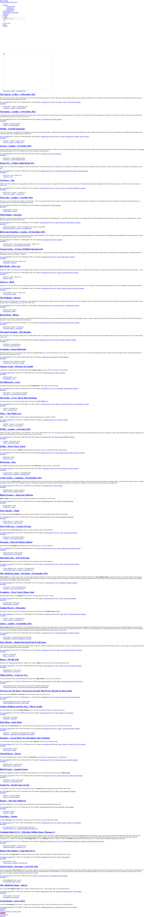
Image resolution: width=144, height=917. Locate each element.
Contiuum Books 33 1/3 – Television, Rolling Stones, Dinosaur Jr (20, 828)
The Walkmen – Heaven (9, 294)
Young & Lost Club (72, 288)
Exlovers (64, 288)
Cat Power (62, 188)
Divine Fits (70, 171)
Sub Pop (64, 501)
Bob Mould (65, 272)
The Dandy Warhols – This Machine (13, 328)
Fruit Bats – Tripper (8, 813)
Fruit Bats (63, 822)
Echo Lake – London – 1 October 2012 (13, 194)
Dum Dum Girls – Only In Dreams (12, 554)
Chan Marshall (69, 188)
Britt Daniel (63, 171)
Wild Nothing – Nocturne (10, 211)
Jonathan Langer (6, 373)
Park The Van (64, 907)
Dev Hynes (65, 775)
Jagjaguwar (67, 532)
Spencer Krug (72, 744)
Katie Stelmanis (63, 633)
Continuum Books (68, 841)
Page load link (4, 914)
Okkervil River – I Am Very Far (11, 671)
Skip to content (4, 0)
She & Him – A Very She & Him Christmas (14, 394)
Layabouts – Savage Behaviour (11, 345)
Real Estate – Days (8, 458)
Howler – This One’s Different (11, 797)
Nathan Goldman (6, 532)
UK (75, 775)
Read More (3, 103)
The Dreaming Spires (54, 876)
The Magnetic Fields (73, 614)
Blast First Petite (59, 437)
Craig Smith (5, 102)
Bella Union (62, 222)
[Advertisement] (72, 40)
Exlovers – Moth (7, 278)
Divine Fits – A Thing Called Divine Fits (14, 159)
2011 (60, 357)
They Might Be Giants (64, 582)
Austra (57, 633)
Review (76, 452)
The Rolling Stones (92, 841)
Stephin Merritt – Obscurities (10, 604)
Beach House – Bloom (9, 311)
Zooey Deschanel (77, 404)
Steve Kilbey (58, 102)
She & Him (69, 404)
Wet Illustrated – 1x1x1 (9, 378)
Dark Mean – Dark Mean (10, 718)
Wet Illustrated (67, 388)
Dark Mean (70, 728)
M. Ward (63, 404)
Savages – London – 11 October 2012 (13, 142)
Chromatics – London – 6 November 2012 (14, 108)
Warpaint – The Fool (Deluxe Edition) (13, 538)
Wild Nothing (70, 222)
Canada (64, 728)
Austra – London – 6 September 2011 (13, 620)
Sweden (69, 760)
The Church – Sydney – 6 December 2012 (14, 91)
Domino (58, 404)
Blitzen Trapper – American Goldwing (13, 491)
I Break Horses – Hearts (9, 750)
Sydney (65, 102)
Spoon (79, 171)
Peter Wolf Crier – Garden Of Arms (12, 523)
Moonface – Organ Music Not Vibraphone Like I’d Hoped (18, 734)
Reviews (52, 136)
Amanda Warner (69, 136)
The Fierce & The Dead (66, 697)
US (65, 713)
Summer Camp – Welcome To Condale (13, 363)
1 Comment (64, 420)
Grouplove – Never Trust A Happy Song (14, 588)
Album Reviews (45, 136)
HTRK (66, 437)
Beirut (65, 665)
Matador (76, 188)
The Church (70, 102)
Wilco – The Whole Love (10, 410)
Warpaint (71, 548)
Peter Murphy (62, 517)
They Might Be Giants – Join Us (11, 881)
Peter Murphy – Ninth (9, 507)
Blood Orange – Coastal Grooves (12, 765)
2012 (53, 102)
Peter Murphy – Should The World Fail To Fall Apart (17, 638)
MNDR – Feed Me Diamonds (11, 125)
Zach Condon (70, 665)
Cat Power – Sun (7, 176)
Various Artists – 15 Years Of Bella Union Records (16, 245)
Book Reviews (44, 841)
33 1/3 (61, 841)
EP (56, 807)
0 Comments (77, 102)
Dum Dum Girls (68, 564)
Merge (75, 171)
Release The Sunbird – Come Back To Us (14, 847)
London (70, 633)
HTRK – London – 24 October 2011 (13, 425)
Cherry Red (64, 650)
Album (63, 136)
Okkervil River (72, 681)
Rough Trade (64, 548)
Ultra (80, 136)
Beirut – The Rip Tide (9, 656)
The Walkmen (68, 305)
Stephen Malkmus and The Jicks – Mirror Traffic (16, 703)
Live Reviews (44, 102)
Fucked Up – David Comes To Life (12, 781)
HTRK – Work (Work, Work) (11, 443)
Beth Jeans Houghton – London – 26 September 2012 (17, 228)
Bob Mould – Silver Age (9, 262)
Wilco (59, 420)
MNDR (77, 136)
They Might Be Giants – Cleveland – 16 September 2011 (18, 570)
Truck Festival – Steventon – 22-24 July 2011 (15, 863)
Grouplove (66, 598)
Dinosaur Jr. (77, 841)
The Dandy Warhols (64, 340)
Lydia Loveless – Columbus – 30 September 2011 (16, 474)
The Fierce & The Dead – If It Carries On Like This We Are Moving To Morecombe (25, 687)
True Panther (59, 388)
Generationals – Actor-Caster (11, 897)
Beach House (61, 322)
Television (83, 841)
